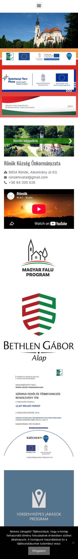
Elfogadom (39, 550)
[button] (39, 5)
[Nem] (73, 543)
